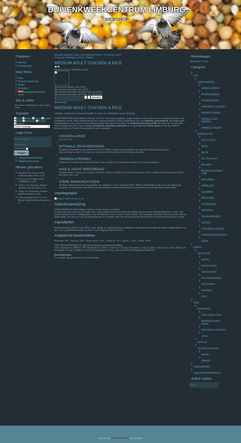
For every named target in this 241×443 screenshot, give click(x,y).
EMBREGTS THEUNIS (211, 127)
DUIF (195, 75)
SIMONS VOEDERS (210, 88)
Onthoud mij (19, 148)
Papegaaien (206, 290)
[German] (46, 118)
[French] (36, 118)
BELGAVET (206, 164)
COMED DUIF (207, 185)
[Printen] (55, 67)
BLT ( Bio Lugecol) (209, 158)
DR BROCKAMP (208, 204)
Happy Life (202, 342)
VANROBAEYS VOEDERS (213, 106)
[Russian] (41, 121)
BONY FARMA (207, 179)
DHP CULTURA (208, 140)
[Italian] (18, 121)
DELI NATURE (203, 253)
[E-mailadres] (58, 67)
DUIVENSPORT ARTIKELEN (214, 234)
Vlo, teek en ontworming (208, 348)
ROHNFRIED (207, 210)
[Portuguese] (28, 121)
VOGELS (197, 247)
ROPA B (204, 241)
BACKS (204, 146)
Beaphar (205, 354)
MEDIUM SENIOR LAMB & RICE (70, 55)
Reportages (23, 88)
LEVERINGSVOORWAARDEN (207, 373)
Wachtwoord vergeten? (29, 161)
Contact (21, 84)
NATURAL (206, 222)
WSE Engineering (136, 438)
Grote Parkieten (208, 284)
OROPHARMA (207, 198)
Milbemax (205, 360)
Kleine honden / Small (211, 314)
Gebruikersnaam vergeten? (31, 157)
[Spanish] (19, 123)
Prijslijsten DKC (25, 66)
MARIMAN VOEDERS (211, 112)
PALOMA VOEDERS (210, 100)
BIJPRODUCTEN (205, 133)
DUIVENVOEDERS (206, 82)
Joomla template (104, 438)
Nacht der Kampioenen (28, 81)
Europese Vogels (209, 271)
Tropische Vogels (209, 265)
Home (20, 78)
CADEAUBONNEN (201, 366)
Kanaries (205, 259)
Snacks (204, 336)
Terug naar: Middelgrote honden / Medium (74, 57)
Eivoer (204, 296)
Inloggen (21, 153)
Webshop (22, 62)
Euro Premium (203, 308)
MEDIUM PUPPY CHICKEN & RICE (103, 55)
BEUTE (204, 152)
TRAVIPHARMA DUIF (210, 216)
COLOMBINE (207, 192)
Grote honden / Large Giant (213, 329)
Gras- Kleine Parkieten (211, 278)
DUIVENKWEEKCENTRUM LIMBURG (116, 9)
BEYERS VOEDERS (210, 94)
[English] (27, 118)
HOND (196, 302)
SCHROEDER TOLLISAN (212, 228)
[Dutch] (18, 118)
